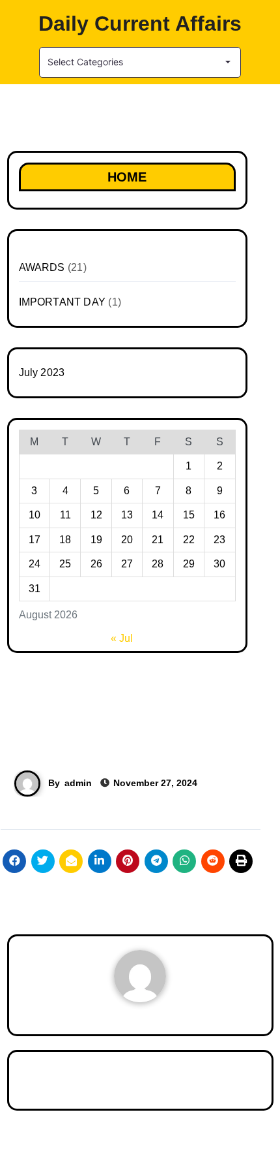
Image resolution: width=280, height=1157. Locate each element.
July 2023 (42, 372)
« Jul (122, 638)
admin (78, 783)
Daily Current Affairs (140, 23)
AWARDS (42, 267)
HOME (127, 177)
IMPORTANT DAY (62, 302)
